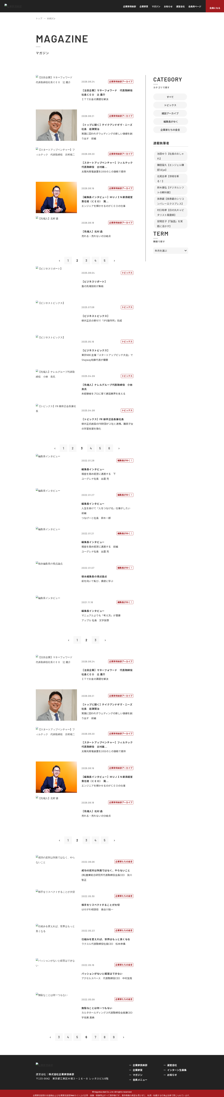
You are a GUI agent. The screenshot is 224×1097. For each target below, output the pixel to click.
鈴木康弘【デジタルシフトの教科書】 (170, 190)
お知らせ (168, 6)
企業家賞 (144, 6)
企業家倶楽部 (129, 6)
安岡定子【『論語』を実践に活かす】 (170, 223)
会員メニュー (140, 1079)
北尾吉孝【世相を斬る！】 (168, 178)
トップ (39, 18)
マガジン (156, 6)
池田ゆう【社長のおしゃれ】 (170, 156)
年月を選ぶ (161, 250)
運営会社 (180, 6)
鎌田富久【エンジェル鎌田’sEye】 (170, 167)
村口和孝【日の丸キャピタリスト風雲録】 (170, 212)
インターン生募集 (177, 1070)
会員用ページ (194, 6)
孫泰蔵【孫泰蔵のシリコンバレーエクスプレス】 (170, 201)
